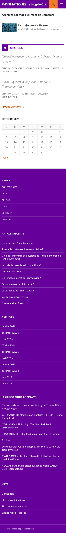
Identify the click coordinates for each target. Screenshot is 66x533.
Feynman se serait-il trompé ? (18, 284)
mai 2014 (7, 383)
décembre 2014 (10, 370)
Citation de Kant (11, 93)
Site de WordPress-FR (14, 512)
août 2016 (7, 338)
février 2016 (8, 345)
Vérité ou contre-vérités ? (15, 296)
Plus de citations (13, 106)
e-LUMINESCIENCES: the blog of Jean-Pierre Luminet (31, 433)
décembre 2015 (10, 351)
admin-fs (35, 29)
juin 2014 (7, 377)
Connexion (8, 493)
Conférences (9, 187)
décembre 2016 (10, 332)
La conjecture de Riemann (33, 25)
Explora (6, 440)
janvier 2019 (8, 326)
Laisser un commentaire (51, 29)
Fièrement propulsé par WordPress (18, 528)
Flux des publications (13, 499)
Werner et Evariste (12, 271)
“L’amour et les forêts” (13, 303)
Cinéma (6, 200)
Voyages (6, 219)
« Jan (5, 157)
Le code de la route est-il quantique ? (21, 265)
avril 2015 (7, 358)
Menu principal (62, 4)
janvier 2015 (8, 364)
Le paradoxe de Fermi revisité (18, 290)
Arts (4, 193)
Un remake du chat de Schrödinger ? (21, 277)
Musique (7, 213)
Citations (16, 47)
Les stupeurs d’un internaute (17, 242)
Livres (5, 206)
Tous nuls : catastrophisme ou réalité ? (22, 249)
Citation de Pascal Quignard (18, 68)
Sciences (6, 180)
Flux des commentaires (14, 506)
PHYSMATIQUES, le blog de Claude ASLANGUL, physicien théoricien (25, 4)
